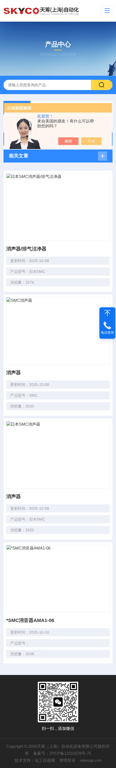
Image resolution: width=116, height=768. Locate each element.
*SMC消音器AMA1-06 (30, 620)
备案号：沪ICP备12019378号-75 (62, 753)
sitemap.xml (90, 760)
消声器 (13, 372)
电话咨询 (107, 333)
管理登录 (67, 760)
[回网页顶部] (107, 313)
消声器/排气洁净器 (26, 248)
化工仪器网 (45, 760)
